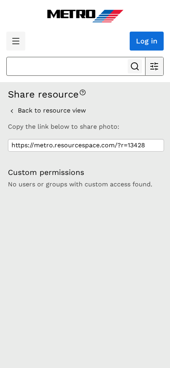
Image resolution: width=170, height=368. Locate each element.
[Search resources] (135, 66)
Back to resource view (51, 110)
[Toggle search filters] (154, 66)
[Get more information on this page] (83, 92)
